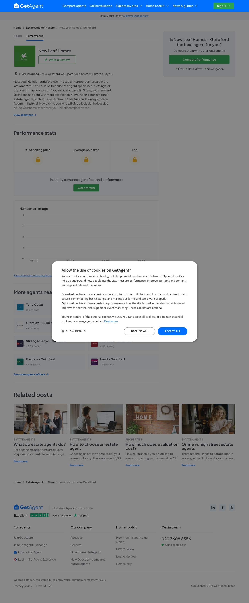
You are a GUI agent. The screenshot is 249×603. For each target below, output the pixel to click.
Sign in (221, 5)
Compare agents (74, 6)
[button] (73, 331)
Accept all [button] (172, 331)
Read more (111, 321)
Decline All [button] (139, 331)
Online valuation (101, 6)
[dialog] (124, 301)
